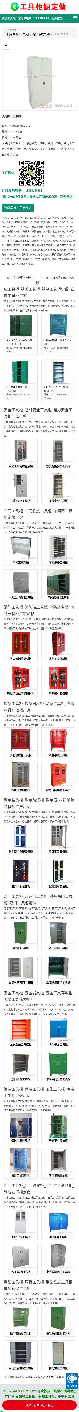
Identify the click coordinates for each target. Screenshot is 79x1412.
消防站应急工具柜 (20, 755)
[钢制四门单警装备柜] (20, 836)
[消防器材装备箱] (58, 678)
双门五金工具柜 (20, 1079)
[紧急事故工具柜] (58, 740)
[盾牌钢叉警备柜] (58, 836)
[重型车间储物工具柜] (58, 1318)
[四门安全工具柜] (20, 485)
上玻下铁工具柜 (20, 1237)
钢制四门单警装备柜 (21, 851)
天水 (57, 1377)
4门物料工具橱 (58, 1237)
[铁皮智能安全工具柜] (58, 451)
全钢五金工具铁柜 (20, 1044)
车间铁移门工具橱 (58, 597)
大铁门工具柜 (21, 948)
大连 (62, 1377)
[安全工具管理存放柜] (20, 451)
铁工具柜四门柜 (20, 1272)
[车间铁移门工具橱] (58, 582)
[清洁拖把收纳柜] (58, 1160)
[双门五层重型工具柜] (20, 1353)
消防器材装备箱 (58, 693)
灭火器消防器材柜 (20, 659)
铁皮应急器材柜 (20, 790)
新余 (10, 1377)
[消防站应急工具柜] (20, 740)
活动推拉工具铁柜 (23, 277)
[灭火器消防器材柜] (20, 643)
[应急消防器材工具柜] (58, 774)
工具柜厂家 (29, 34)
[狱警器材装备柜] (58, 871)
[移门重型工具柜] (58, 1353)
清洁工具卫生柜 (20, 1175)
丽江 (52, 1377)
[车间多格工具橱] (58, 547)
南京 (21, 1377)
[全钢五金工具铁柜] (20, 1029)
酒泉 (36, 1377)
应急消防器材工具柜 (58, 790)
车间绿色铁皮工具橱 (63, 277)
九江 (42, 1377)
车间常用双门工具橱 (58, 983)
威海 (26, 1377)
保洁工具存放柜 (20, 1141)
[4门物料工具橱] (58, 1222)
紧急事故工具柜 (58, 755)
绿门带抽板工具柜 (20, 1333)
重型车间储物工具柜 (58, 1333)
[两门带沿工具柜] (58, 1029)
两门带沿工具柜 (58, 1044)
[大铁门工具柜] (39, 81)
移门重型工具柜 (58, 1368)
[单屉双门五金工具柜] (58, 1064)
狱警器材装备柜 (58, 886)
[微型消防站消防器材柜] (20, 678)
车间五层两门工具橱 (21, 983)
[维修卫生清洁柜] (58, 1125)
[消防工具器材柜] (58, 643)
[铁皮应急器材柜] (20, 774)
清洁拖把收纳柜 (58, 1175)
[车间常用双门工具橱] (58, 967)
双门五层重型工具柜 (21, 1368)
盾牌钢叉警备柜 (58, 851)
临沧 (31, 1377)
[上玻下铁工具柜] (20, 1222)
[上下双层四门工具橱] (58, 1256)
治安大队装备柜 (20, 886)
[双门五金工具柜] (20, 1064)
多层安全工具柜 (58, 501)
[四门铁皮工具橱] (20, 372)
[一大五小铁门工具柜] (20, 582)
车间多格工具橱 (58, 562)
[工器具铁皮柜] (58, 325)
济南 (5, 1377)
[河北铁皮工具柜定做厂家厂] (39, 9)
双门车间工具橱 (58, 948)
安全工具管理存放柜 (21, 466)
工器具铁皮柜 (51, 340)
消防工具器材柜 (58, 659)
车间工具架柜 (21, 562)
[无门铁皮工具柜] (58, 372)
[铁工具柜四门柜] (20, 1256)
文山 (16, 1377)
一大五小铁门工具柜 (21, 597)
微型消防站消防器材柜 (20, 693)
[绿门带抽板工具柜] (20, 1318)
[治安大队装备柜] (20, 871)
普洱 (47, 1377)
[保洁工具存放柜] (20, 1125)
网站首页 (12, 34)
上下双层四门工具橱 (58, 1272)
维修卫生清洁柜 (58, 1141)
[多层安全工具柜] (58, 485)
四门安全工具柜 (20, 501)
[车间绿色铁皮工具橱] (20, 325)
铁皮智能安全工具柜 (58, 466)
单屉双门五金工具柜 (58, 1079)
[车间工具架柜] (20, 547)
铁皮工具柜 (45, 34)
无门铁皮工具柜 (52, 387)
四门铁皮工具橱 (14, 387)
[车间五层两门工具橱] (20, 967)
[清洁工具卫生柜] (20, 1160)
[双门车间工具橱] (58, 932)
